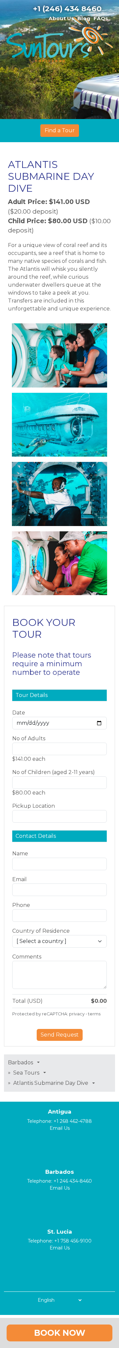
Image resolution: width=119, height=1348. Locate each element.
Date (18, 713)
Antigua (59, 1111)
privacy (77, 1013)
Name (20, 853)
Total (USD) (27, 1001)
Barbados (59, 1171)
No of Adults (28, 738)
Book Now (59, 1333)
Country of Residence (41, 931)
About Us (61, 18)
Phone (21, 905)
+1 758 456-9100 (73, 1241)
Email (19, 879)
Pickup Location (33, 806)
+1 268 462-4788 (73, 1121)
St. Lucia (59, 1231)
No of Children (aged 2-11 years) (53, 772)
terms (94, 1013)
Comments (26, 957)
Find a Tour (60, 130)
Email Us (60, 1128)
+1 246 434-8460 (73, 1181)
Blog (83, 18)
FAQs (101, 18)
